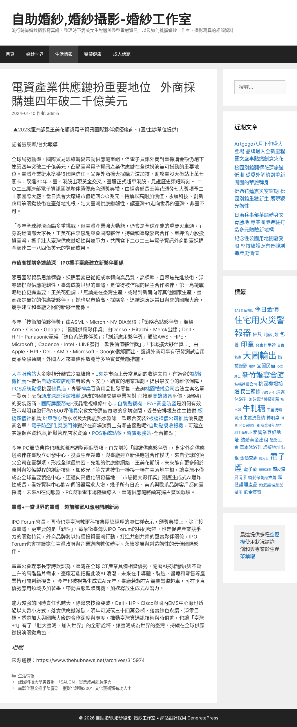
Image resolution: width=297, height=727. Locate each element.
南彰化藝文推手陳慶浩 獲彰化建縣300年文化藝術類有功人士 (74, 688)
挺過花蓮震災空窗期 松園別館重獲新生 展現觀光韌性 (259, 198)
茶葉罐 (247, 556)
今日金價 (267, 309)
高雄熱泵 (162, 396)
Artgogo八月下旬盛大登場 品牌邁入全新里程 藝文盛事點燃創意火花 (259, 151)
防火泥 (264, 458)
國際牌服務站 (56, 403)
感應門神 (67, 425)
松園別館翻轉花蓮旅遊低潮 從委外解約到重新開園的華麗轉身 (259, 175)
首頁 (10, 54)
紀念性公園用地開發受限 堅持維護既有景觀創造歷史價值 (259, 246)
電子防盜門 (43, 425)
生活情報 (64, 54)
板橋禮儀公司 (245, 384)
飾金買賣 (252, 492)
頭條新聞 (265, 470)
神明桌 (273, 417)
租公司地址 (247, 426)
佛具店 (58, 389)
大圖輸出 (259, 355)
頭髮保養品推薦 (262, 477)
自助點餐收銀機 (166, 425)
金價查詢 (249, 458)
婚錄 (252, 366)
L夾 (99, 374)
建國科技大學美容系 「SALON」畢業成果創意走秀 (64, 681)
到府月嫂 (270, 334)
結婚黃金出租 (254, 440)
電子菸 (250, 469)
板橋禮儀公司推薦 (168, 418)
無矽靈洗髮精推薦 (264, 399)
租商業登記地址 (270, 425)
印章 (247, 344)
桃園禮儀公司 (160, 389)
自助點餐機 (129, 403)
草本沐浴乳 (251, 447)
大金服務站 (24, 374)
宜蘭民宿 (266, 365)
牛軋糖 (254, 408)
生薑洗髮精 (254, 417)
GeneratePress (202, 718)
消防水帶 (268, 392)
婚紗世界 (35, 54)
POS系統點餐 (26, 389)
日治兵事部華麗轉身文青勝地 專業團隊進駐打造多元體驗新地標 (259, 222)
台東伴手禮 (266, 345)
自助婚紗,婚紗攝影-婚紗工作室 (101, 19)
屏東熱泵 (52, 418)
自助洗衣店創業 (58, 381)
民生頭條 (250, 392)
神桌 (86, 389)
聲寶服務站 (139, 433)
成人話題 (122, 54)
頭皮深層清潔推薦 (61, 396)
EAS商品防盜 (161, 403)
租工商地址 (243, 433)
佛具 (73, 411)
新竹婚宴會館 (263, 374)
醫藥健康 (93, 54)
